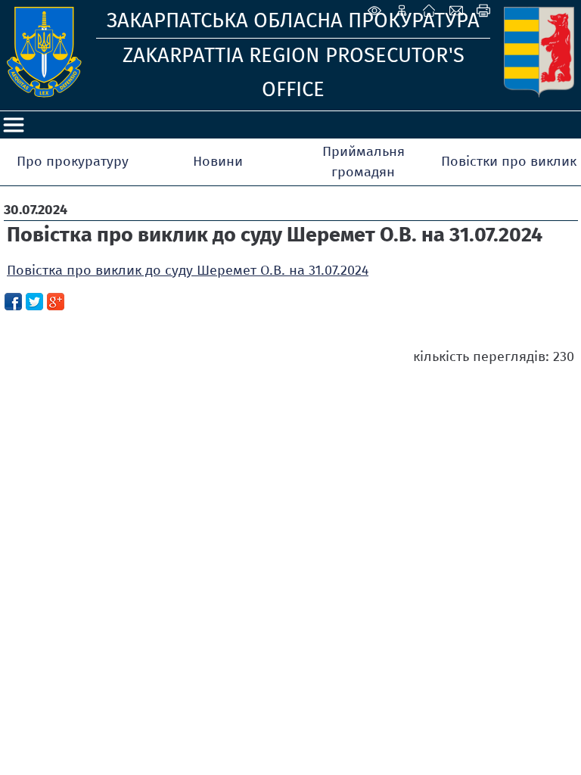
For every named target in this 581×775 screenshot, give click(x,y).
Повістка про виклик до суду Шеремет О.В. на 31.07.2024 (187, 270)
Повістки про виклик (508, 161)
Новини (218, 161)
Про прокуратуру (73, 161)
